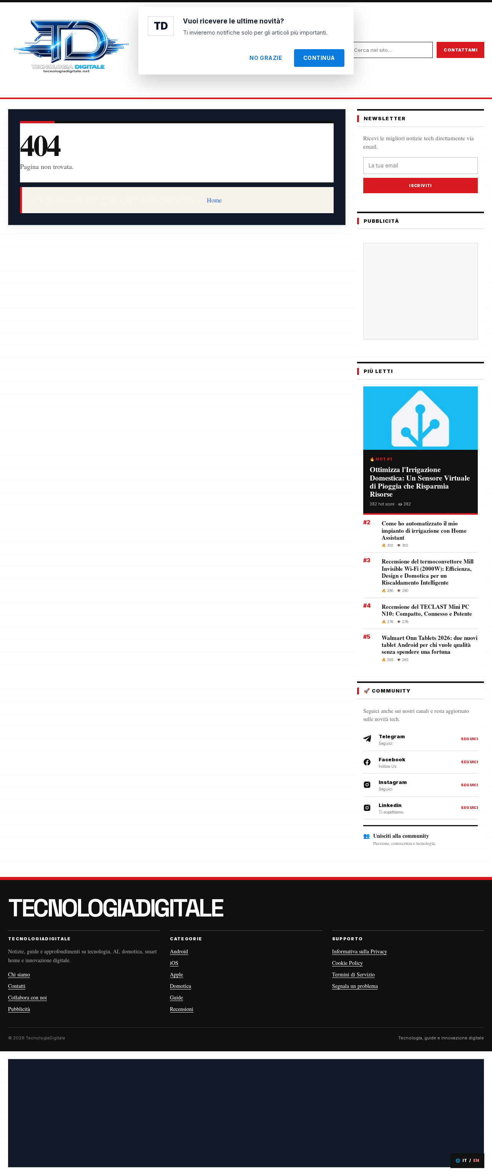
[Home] (71, 50)
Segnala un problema (355, 985)
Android (179, 951)
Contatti (16, 985)
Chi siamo (19, 974)
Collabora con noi (27, 997)
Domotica (180, 985)
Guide (176, 997)
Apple (176, 974)
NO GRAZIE (265, 58)
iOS (174, 962)
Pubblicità (19, 1009)
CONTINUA (319, 58)
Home (214, 200)
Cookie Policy (347, 962)
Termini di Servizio (353, 974)
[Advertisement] (427, 291)
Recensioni (181, 1009)
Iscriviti (420, 185)
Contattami (460, 50)
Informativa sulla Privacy (359, 951)
